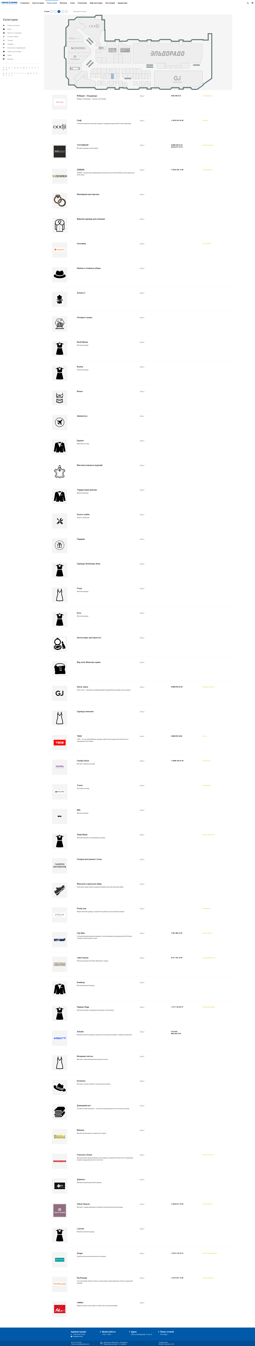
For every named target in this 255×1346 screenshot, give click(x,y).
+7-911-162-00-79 (177, 1007)
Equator (80, 440)
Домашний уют (84, 1105)
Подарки (10, 44)
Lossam (80, 1229)
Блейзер (81, 982)
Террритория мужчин (87, 490)
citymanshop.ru (207, 933)
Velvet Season (83, 1204)
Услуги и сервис (12, 36)
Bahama (80, 1130)
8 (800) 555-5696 (176, 736)
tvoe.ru (204, 736)
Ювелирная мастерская (88, 194)
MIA (78, 810)
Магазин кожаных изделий (89, 465)
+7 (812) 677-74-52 (177, 1204)
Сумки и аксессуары (14, 51)
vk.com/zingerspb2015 (209, 1253)
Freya (79, 588)
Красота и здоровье (14, 33)
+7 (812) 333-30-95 (177, 120)
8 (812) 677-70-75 (177, 147)
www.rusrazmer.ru (208, 1278)
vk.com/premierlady (208, 1007)
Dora (79, 613)
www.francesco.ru (208, 1155)
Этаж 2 (142, 96)
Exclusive (81, 1081)
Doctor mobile (83, 514)
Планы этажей (52, 3)
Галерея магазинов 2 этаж (89, 859)
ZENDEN (80, 170)
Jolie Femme (82, 958)
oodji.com (205, 120)
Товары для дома (13, 25)
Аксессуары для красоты (89, 638)
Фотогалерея (110, 3)
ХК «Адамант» (124, 1342)
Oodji (79, 120)
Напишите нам (78, 1336)
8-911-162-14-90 (176, 958)
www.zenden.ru (207, 169)
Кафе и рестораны (96, 3)
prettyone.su (206, 908)
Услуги (72, 3)
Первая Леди (83, 1007)
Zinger (80, 1253)
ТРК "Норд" (163, 1334)
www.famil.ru (206, 761)
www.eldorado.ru (207, 96)
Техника (10, 40)
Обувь (9, 55)
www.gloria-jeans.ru (208, 687)
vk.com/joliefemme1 (209, 958)
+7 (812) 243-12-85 (177, 169)
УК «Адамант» (123, 1344)
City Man (81, 933)
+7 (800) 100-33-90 (177, 761)
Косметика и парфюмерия (16, 48)
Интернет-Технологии (165, 1344)
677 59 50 (174, 1031)
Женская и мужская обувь (89, 884)
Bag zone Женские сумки (88, 662)
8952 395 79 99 (176, 1033)
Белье (9, 29)
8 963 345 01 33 (176, 96)
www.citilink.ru (206, 243)
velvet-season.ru (207, 1204)
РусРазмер (82, 1278)
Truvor (80, 785)
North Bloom (82, 342)
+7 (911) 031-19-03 (177, 1278)
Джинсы (81, 1179)
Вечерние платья (85, 1056)
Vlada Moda (82, 835)
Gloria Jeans (82, 687)
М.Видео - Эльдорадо (87, 96)
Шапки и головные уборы (89, 268)
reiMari (80, 1302)
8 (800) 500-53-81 (177, 145)
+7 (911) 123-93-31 (177, 1253)
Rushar (80, 367)
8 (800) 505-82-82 (177, 687)
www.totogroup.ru (208, 145)
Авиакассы (82, 416)
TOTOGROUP (83, 145)
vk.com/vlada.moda (208, 834)
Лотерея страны (84, 317)
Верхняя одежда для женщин (91, 219)
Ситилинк (81, 243)
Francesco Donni (84, 1155)
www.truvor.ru (206, 785)
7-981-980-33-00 (176, 933)
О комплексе (24, 3)
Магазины (63, 3)
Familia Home (83, 761)
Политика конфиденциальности (80, 1344)
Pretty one (81, 908)
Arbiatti (80, 1032)
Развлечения (82, 3)
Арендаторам (122, 3)
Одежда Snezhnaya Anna (88, 564)
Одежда (10, 59)
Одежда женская (85, 711)
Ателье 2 (81, 293)
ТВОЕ (79, 736)
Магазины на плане (80, 11)
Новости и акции (38, 3)
